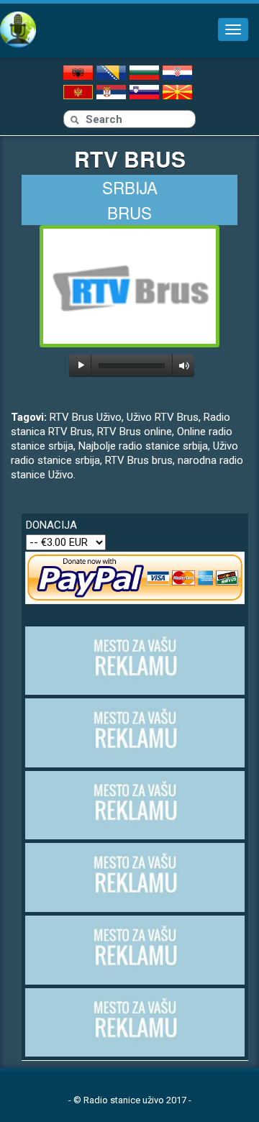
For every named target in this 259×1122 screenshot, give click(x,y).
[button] (81, 365)
